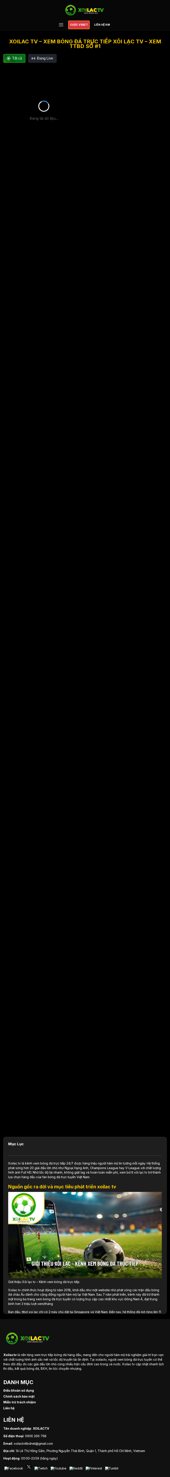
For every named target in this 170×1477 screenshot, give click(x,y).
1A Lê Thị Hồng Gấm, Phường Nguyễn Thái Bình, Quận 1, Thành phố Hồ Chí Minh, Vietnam (80, 1451)
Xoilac (12, 1163)
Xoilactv (10, 1355)
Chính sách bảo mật (19, 1396)
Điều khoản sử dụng (18, 1390)
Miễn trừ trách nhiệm (19, 1402)
